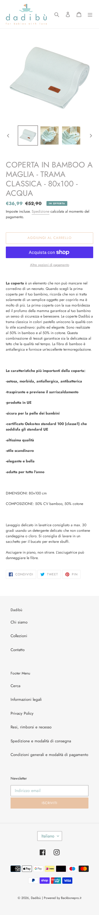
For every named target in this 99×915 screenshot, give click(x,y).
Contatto (18, 650)
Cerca (15, 686)
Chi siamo (19, 622)
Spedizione (40, 211)
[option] (28, 135)
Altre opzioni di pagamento (49, 264)
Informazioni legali (26, 699)
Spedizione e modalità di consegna (41, 741)
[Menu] (90, 14)
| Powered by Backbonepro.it (61, 898)
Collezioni (19, 636)
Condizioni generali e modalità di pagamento (49, 755)
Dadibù (36, 898)
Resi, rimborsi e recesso (31, 727)
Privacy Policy (22, 713)
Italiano (47, 836)
